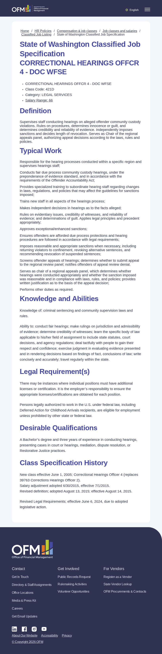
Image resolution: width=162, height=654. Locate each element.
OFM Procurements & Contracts (125, 591)
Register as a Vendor (118, 577)
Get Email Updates (24, 616)
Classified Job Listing (36, 34)
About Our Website (24, 635)
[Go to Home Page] (30, 8)
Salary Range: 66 (39, 100)
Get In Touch (20, 577)
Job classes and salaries (120, 31)
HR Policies (43, 31)
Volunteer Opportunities (73, 591)
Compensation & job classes (77, 31)
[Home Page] (32, 549)
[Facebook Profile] (24, 629)
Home (25, 31)
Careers (17, 608)
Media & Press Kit (24, 600)
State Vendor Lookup (118, 584)
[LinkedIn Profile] (14, 629)
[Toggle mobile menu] (147, 9)
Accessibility (49, 635)
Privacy (67, 635)
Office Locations (22, 592)
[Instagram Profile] (34, 629)
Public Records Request (74, 577)
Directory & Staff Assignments (32, 584)
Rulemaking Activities (72, 584)
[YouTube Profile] (44, 629)
